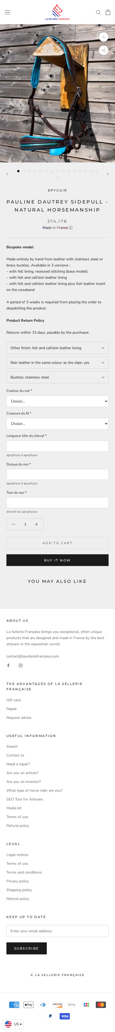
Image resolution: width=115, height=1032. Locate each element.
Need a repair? (18, 764)
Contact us (15, 755)
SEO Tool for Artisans (24, 799)
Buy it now (57, 560)
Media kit (13, 808)
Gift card (13, 700)
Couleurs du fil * (18, 413)
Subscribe (26, 948)
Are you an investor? (23, 781)
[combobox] (13, 1024)
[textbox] (13, 1024)
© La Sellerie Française (57, 975)
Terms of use (17, 816)
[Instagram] (20, 665)
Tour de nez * (16, 492)
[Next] (108, 174)
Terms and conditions (24, 872)
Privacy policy (17, 881)
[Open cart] (108, 12)
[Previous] (7, 174)
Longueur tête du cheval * (26, 435)
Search (12, 746)
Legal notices (17, 854)
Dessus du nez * (18, 464)
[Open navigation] (7, 12)
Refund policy (17, 825)
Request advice (18, 717)
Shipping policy (19, 889)
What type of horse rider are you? (34, 790)
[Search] (98, 12)
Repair (11, 708)
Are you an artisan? (22, 772)
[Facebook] (8, 665)
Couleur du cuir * (19, 390)
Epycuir (57, 190)
